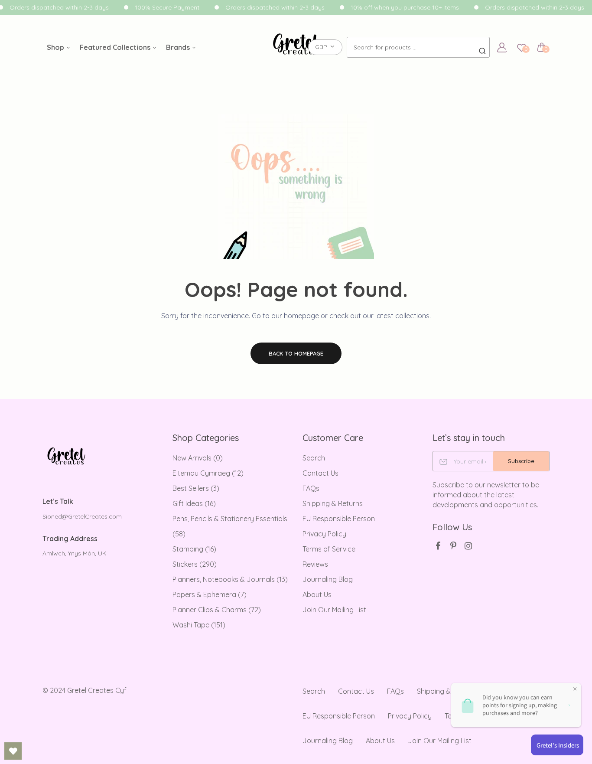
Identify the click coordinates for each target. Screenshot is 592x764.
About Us (317, 594)
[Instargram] (468, 545)
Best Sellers (195, 488)
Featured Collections (116, 47)
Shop (56, 47)
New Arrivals (197, 458)
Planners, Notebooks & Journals (230, 579)
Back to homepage (296, 353)
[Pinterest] (453, 545)
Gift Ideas (194, 503)
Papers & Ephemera (209, 594)
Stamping (194, 549)
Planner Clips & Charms (216, 609)
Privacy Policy (324, 533)
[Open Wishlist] (13, 751)
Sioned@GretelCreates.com (82, 516)
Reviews (315, 564)
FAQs (311, 488)
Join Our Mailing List (334, 609)
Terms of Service (329, 549)
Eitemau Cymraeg (208, 473)
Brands (179, 47)
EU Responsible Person (339, 518)
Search (314, 458)
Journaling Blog (328, 579)
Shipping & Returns (333, 503)
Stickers (194, 564)
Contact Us (320, 473)
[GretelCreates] (296, 47)
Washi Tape (198, 624)
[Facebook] (438, 545)
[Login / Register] (502, 47)
